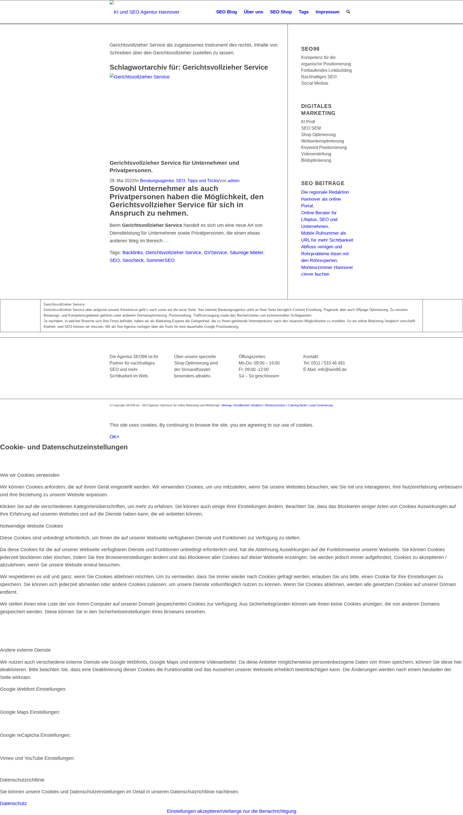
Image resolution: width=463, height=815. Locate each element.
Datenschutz (13, 803)
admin (234, 180)
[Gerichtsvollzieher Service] (191, 77)
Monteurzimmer (275, 405)
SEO (180, 180)
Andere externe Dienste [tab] (25, 650)
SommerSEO (160, 260)
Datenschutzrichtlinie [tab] (22, 780)
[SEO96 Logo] (145, 12)
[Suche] (348, 12)
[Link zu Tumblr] (349, 410)
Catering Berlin (297, 405)
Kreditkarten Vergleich (248, 405)
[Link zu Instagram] (325, 410)
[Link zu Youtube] (333, 410)
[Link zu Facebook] (309, 410)
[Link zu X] (317, 410)
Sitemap (226, 405)
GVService (215, 252)
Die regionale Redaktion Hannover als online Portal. (325, 199)
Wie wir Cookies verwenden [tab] (29, 475)
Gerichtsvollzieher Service (173, 252)
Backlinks (132, 252)
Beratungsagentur (157, 180)
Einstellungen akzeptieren (194, 811)
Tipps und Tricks (202, 180)
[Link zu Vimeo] (341, 410)
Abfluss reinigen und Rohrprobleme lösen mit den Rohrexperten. (325, 253)
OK (113, 437)
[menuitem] (226, 12)
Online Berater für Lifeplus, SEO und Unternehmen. (319, 219)
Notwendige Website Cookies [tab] (31, 526)
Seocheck (133, 260)
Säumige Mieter (246, 252)
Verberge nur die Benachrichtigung (259, 811)
